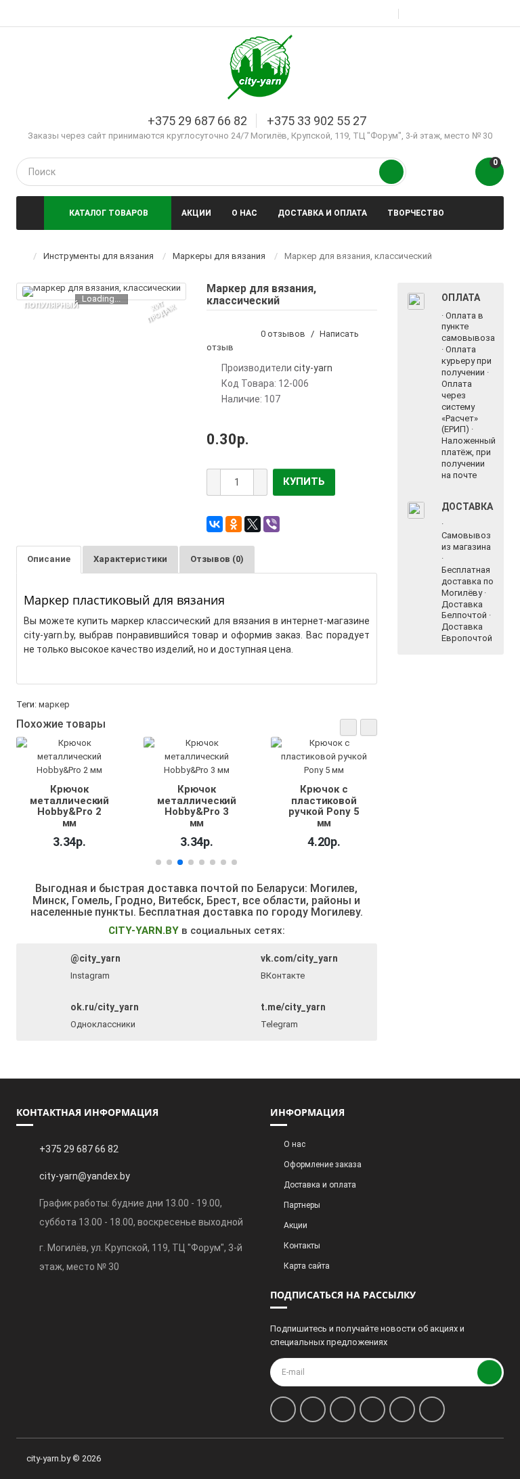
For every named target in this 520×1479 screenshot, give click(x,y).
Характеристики (130, 559)
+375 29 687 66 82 (197, 121)
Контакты (302, 1245)
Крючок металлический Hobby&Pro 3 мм (76, 805)
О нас (244, 213)
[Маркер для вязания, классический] (101, 291)
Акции (196, 213)
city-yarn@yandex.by (84, 1176)
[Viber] (271, 524)
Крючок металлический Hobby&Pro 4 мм (330, 805)
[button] (348, 727)
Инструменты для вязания (98, 256)
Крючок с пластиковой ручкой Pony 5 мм (203, 805)
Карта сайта (307, 1266)
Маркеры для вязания (219, 256)
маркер (54, 704)
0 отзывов (283, 334)
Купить (304, 481)
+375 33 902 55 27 (316, 121)
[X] (252, 524)
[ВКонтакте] (215, 524)
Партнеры (302, 1205)
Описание (48, 559)
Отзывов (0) (217, 559)
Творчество (415, 213)
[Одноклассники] (233, 524)
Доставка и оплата (322, 213)
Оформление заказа (323, 1164)
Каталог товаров (108, 213)
